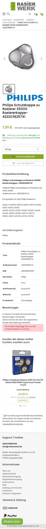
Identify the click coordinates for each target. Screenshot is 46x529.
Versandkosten (33, 128)
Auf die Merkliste (25, 163)
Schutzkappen (8, 22)
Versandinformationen (12, 424)
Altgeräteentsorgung (12, 479)
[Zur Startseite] (23, 11)
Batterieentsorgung (11, 476)
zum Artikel (23, 400)
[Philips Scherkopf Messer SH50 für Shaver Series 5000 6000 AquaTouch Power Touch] (23, 377)
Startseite (7, 20)
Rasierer (30, 20)
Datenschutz (8, 482)
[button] (41, 59)
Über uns (6, 470)
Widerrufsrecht (9, 473)
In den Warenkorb (25, 156)
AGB (4, 485)
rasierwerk (19, 20)
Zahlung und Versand (12, 487)
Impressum (7, 490)
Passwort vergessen (11, 493)
